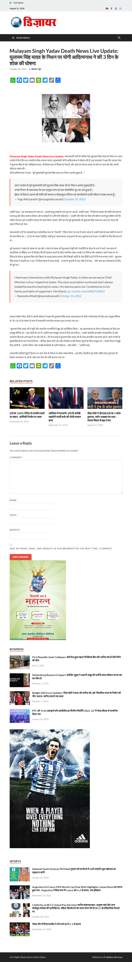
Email (14, 515)
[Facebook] (111, 8)
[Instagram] (120, 8)
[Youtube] (107, 8)
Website (15, 530)
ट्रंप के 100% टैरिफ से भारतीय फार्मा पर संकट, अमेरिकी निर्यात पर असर (27, 415)
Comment (17, 457)
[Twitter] (116, 8)
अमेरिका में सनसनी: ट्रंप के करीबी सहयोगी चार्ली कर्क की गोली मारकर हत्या (65, 417)
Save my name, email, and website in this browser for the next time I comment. (61, 548)
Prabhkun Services (113, 957)
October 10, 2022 (75, 199)
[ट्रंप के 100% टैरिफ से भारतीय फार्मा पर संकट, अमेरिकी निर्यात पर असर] (27, 399)
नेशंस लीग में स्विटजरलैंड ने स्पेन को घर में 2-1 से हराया (56, 923)
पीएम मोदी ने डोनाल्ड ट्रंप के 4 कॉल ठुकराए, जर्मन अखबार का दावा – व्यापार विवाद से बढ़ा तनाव (104, 417)
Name (14, 500)
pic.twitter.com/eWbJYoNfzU (86, 291)
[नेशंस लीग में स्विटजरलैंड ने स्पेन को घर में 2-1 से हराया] (20, 924)
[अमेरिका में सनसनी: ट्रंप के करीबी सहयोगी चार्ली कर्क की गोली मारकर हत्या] (66, 399)
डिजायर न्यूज (36, 69)
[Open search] (119, 38)
